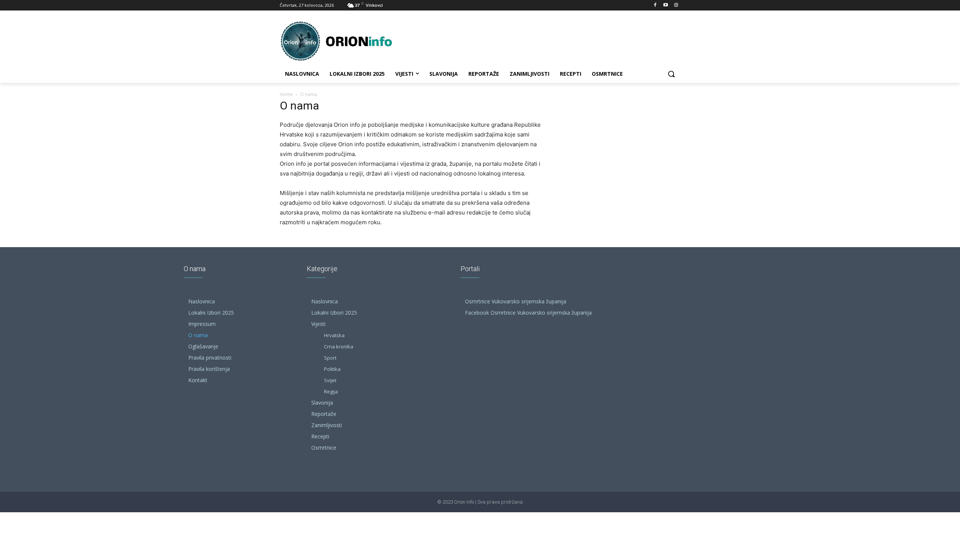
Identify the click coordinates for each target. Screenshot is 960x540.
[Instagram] (676, 5)
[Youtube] (665, 5)
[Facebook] (655, 5)
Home (286, 94)
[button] (671, 74)
